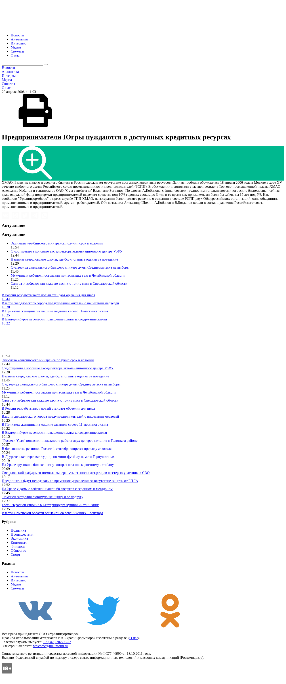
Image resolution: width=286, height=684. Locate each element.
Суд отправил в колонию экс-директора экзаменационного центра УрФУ (66, 251)
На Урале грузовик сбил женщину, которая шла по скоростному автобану (58, 465)
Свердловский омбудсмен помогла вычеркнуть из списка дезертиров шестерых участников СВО (76, 473)
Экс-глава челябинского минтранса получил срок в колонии (57, 243)
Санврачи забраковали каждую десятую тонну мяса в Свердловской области (69, 283)
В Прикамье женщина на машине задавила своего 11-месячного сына (55, 424)
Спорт (15, 554)
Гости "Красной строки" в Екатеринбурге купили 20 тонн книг (50, 505)
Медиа (16, 47)
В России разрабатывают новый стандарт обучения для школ (48, 408)
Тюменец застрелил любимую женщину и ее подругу (42, 497)
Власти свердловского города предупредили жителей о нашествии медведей (60, 416)
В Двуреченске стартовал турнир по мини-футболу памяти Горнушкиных (58, 457)
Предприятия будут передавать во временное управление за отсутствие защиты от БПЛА (70, 481)
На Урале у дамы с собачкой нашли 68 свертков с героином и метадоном (57, 489)
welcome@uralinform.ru (50, 646)
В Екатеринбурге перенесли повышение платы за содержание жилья (54, 432)
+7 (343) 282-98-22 (57, 642)
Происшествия (22, 534)
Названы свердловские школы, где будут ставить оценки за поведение (64, 259)
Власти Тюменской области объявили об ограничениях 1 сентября (52, 513)
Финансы (18, 546)
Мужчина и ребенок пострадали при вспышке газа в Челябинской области (68, 275)
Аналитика (19, 39)
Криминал (19, 542)
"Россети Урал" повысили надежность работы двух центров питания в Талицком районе (69, 440)
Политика (18, 530)
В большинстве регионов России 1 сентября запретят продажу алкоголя (56, 448)
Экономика (19, 538)
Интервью (18, 43)
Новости (17, 35)
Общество (18, 550)
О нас (15, 55)
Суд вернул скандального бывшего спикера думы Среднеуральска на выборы (70, 267)
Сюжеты (17, 51)
